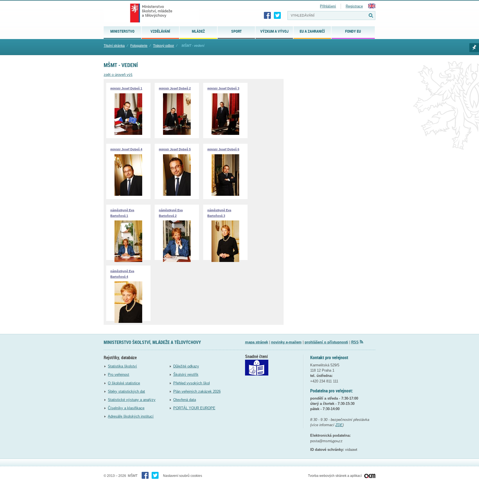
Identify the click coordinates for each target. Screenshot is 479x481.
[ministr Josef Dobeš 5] (177, 194)
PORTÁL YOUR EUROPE (194, 408)
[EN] (371, 7)
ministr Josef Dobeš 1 (126, 88)
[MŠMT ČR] (151, 13)
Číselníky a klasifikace (126, 408)
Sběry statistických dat (126, 391)
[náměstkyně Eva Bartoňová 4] (128, 322)
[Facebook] (267, 15)
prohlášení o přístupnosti (326, 342)
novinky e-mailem (286, 342)
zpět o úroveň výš (118, 75)
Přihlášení (328, 6)
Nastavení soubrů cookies (182, 475)
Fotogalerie (138, 46)
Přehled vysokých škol (191, 383)
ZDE (339, 425)
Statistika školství (122, 366)
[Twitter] (277, 15)
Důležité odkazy (186, 366)
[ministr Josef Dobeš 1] (128, 134)
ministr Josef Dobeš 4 (126, 149)
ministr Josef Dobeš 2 (175, 88)
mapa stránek (256, 342)
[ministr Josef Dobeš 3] (225, 134)
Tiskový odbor (163, 46)
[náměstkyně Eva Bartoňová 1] (128, 261)
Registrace (354, 6)
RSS (355, 342)
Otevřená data (184, 400)
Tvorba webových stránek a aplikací (335, 475)
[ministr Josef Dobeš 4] (128, 194)
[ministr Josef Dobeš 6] (225, 194)
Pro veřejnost (118, 374)
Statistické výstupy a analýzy (132, 400)
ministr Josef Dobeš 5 (175, 149)
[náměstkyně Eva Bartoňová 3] (225, 261)
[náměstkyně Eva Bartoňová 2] (177, 261)
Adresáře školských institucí (131, 416)
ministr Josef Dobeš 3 (223, 88)
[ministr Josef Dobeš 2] (177, 134)
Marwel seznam (474, 47)
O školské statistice (124, 383)
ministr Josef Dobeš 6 (223, 149)
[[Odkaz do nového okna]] (256, 374)
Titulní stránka (114, 46)
